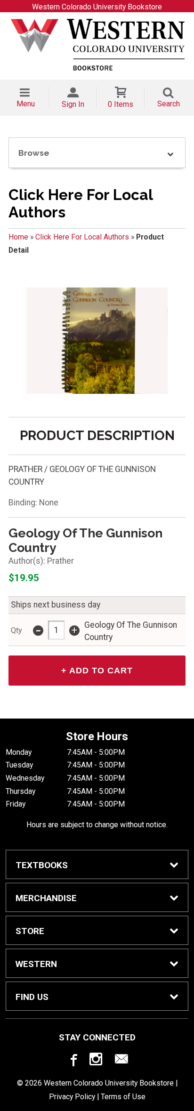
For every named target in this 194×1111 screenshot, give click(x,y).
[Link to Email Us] (121, 1061)
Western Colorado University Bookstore (97, 6)
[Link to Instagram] (97, 1061)
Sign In (73, 104)
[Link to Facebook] (72, 1061)
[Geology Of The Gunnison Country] (97, 340)
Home (18, 236)
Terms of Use (123, 1096)
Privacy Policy (72, 1096)
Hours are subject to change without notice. (97, 824)
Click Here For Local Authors (82, 236)
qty (16, 630)
